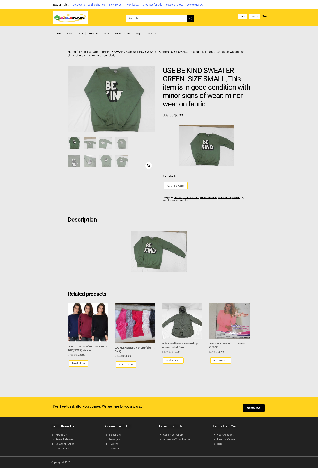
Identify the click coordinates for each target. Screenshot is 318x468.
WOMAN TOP (224, 197)
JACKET (178, 197)
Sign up (254, 16)
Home (57, 33)
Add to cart (175, 185)
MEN (80, 33)
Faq (138, 33)
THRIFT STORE (122, 33)
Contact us (151, 33)
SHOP (69, 33)
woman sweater (180, 200)
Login (242, 16)
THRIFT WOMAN (112, 51)
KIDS (106, 33)
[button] (148, 165)
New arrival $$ (61, 4)
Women (236, 197)
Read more (78, 363)
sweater (167, 200)
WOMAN (93, 33)
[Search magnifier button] (190, 18)
